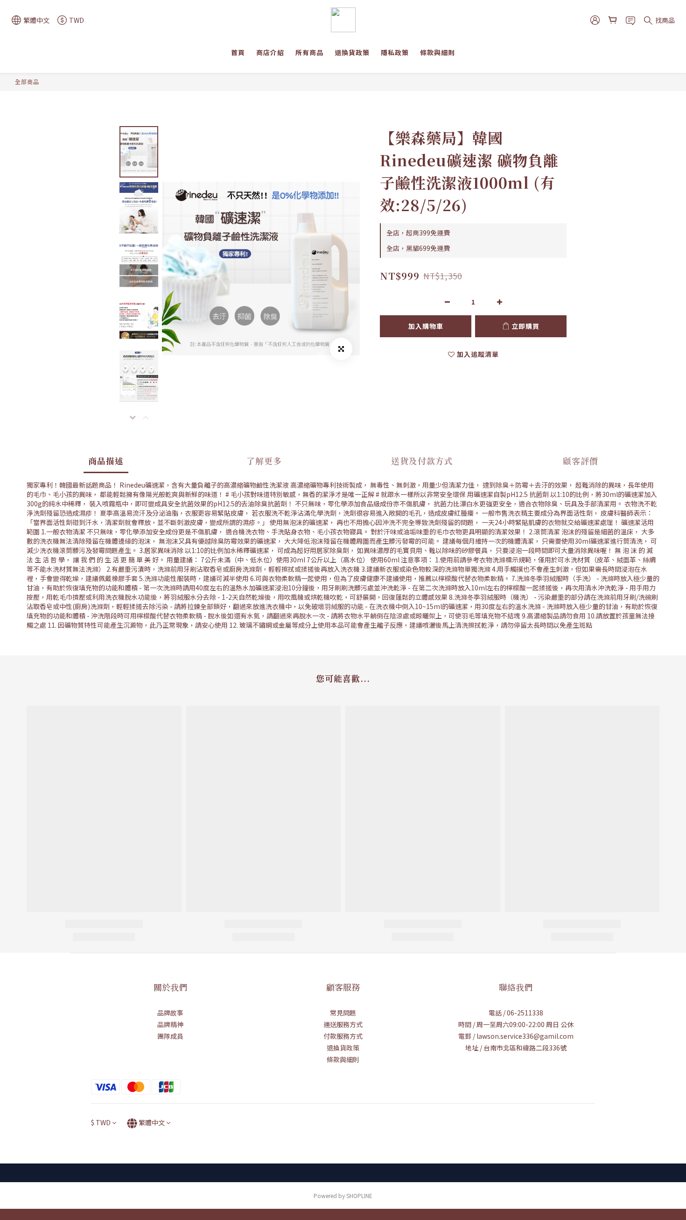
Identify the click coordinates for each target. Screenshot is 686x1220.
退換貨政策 (352, 52)
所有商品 (309, 52)
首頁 (238, 52)
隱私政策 (395, 52)
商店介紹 (270, 52)
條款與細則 (437, 52)
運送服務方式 (343, 1024)
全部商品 (27, 81)
